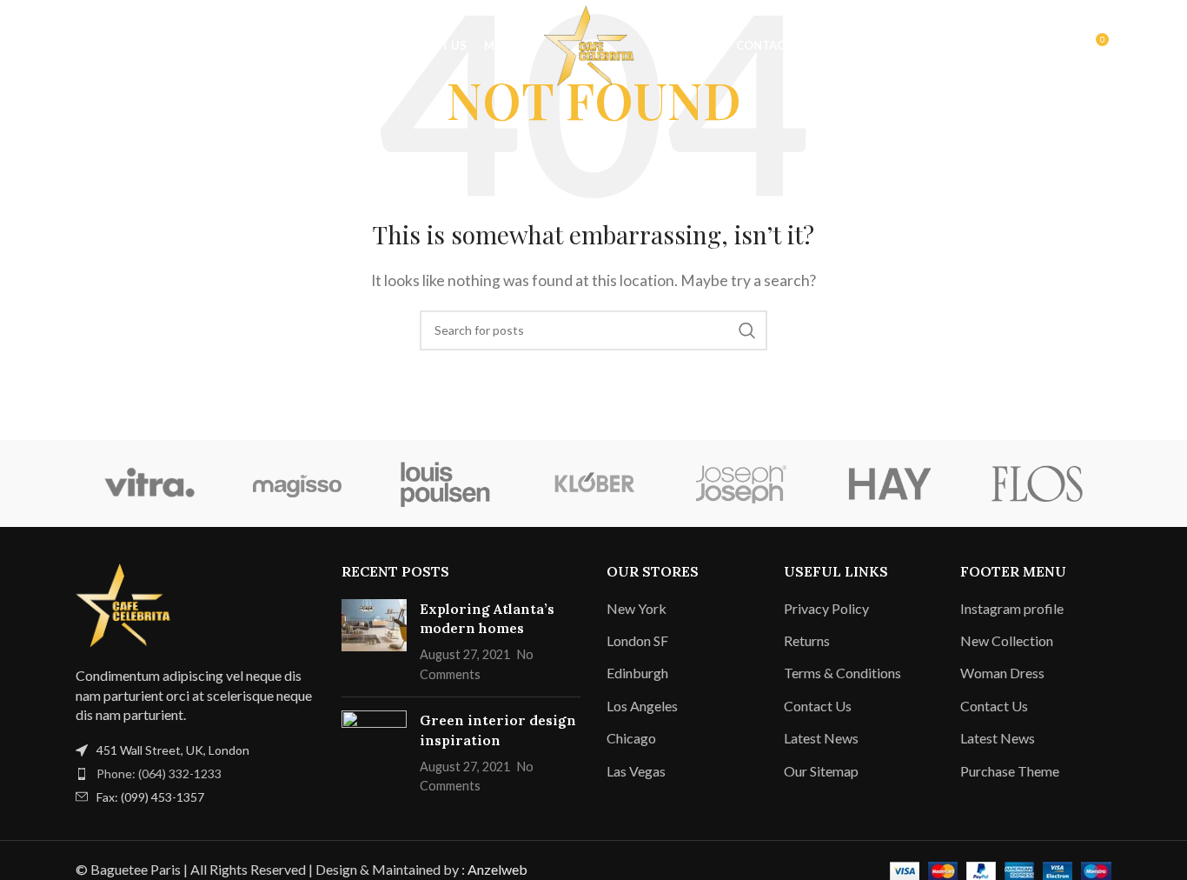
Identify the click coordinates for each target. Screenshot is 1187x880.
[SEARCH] (747, 330)
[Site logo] (593, 44)
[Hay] (889, 483)
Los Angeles (642, 705)
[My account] (1057, 46)
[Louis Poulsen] (446, 483)
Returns (807, 640)
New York (636, 608)
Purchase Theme (1009, 771)
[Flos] (1037, 483)
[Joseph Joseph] (741, 483)
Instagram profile (1012, 608)
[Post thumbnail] (374, 641)
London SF (637, 640)
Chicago (631, 738)
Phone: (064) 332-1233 (159, 773)
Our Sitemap (821, 771)
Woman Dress (1002, 672)
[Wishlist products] (86, 46)
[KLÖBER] (593, 483)
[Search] (51, 46)
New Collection (1006, 640)
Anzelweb (497, 869)
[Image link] (128, 603)
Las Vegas (636, 771)
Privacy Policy (826, 608)
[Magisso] (297, 483)
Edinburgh (637, 672)
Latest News (821, 738)
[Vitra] (149, 483)
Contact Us (818, 705)
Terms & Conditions (842, 672)
